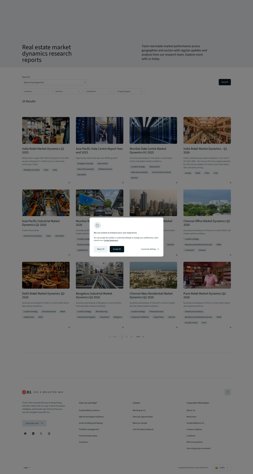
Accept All (117, 249)
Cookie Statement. (111, 240)
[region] (126, 237)
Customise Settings (150, 249)
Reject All (100, 249)
